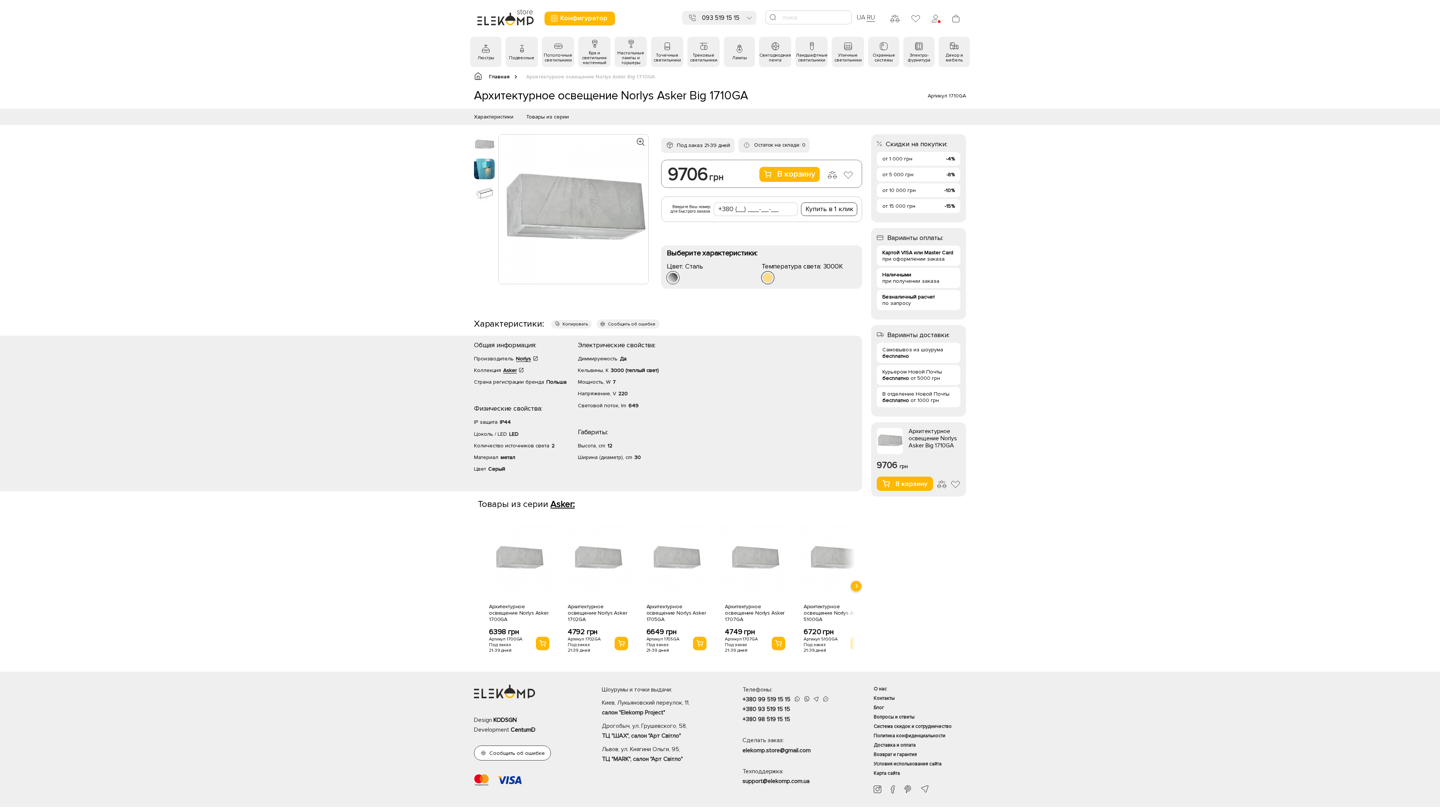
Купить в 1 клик (830, 209)
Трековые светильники (703, 57)
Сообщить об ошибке (632, 324)
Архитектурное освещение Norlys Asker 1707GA (754, 612)
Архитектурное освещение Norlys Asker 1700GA (519, 612)
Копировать (575, 324)
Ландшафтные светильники (812, 57)
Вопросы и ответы (894, 717)
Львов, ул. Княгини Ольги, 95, (642, 754)
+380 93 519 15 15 (766, 709)
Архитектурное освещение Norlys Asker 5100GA (833, 612)
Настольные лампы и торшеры (630, 58)
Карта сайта (887, 773)
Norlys (523, 359)
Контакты (884, 698)
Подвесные (521, 58)
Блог (879, 708)
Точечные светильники (667, 57)
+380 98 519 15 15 (766, 719)
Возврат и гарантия (895, 755)
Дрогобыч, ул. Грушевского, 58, (644, 731)
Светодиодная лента (775, 57)
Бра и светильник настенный (594, 58)
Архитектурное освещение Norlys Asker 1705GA (676, 612)
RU (871, 17)
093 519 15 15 (721, 18)
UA (861, 17)
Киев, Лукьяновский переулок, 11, (646, 707)
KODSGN (505, 720)
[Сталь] (673, 278)
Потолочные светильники (558, 57)
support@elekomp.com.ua (776, 781)
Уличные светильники (848, 57)
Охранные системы (884, 57)
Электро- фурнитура (919, 57)
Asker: (562, 504)
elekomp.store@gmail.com (776, 750)
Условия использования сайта (908, 764)
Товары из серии (547, 117)
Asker (510, 370)
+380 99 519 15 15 (766, 699)
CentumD (523, 730)
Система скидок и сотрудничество (913, 726)
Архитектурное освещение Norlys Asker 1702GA (597, 612)
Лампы (739, 58)
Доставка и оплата (895, 745)
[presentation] (856, 586)
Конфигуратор (584, 18)
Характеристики (493, 117)
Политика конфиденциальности (909, 736)
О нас (880, 689)
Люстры (485, 58)
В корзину (796, 174)
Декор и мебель (954, 57)
